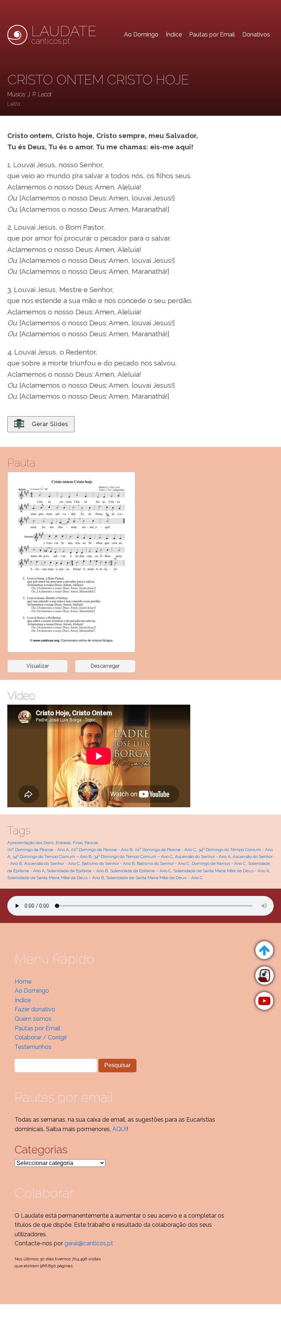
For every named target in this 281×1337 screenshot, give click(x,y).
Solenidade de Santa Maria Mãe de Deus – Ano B (55, 877)
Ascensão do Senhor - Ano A (203, 856)
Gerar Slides (50, 424)
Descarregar (105, 666)
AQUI (119, 1129)
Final (77, 842)
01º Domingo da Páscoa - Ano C (165, 849)
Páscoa (91, 842)
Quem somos (33, 1018)
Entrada (63, 842)
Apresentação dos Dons (30, 842)
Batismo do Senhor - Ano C (163, 863)
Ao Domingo (141, 34)
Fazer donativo (35, 1009)
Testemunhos (33, 1046)
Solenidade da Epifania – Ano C (140, 870)
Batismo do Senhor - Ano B (108, 863)
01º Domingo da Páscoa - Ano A (38, 849)
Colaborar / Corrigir (41, 1037)
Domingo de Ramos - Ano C (219, 863)
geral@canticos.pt (88, 1243)
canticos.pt (64, 34)
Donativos (256, 34)
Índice (174, 34)
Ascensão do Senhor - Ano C (52, 863)
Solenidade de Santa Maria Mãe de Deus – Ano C (154, 877)
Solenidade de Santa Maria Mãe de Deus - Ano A (221, 870)
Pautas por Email (212, 34)
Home (23, 981)
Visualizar (37, 666)
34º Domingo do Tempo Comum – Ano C (133, 856)
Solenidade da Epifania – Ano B (77, 870)
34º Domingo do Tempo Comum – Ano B (51, 856)
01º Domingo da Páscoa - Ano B (101, 849)
